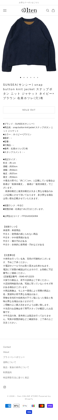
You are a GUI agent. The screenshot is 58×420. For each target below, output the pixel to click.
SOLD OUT (29, 110)
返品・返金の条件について (16, 367)
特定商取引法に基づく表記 (16, 377)
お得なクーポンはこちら (29, 2)
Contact (7, 347)
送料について (9, 362)
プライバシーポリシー (14, 357)
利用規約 (7, 372)
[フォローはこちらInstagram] (4, 387)
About (6, 352)
